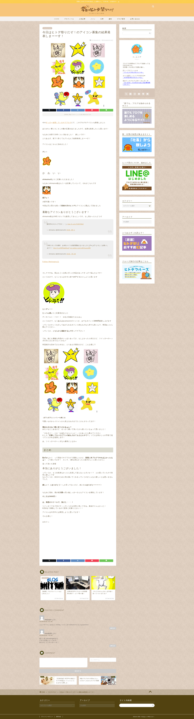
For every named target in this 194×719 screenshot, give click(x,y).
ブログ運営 (121, 19)
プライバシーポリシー (47, 716)
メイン (93, 19)
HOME (56, 19)
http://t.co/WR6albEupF (61, 248)
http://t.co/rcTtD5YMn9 (75, 224)
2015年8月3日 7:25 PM (45, 635)
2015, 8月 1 (71, 230)
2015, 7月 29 (71, 254)
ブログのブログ (47, 28)
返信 (113, 628)
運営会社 (58, 716)
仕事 (102, 19)
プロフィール (69, 19)
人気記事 (82, 19)
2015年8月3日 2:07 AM (45, 621)
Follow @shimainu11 (50, 262)
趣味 (110, 19)
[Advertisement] (59, 540)
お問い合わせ (135, 19)
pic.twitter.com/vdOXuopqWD (80, 248)
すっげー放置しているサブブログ (58, 122)
